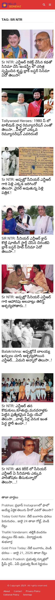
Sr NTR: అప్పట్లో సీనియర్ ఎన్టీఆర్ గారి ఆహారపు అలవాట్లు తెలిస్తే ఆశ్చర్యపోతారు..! (26, 301)
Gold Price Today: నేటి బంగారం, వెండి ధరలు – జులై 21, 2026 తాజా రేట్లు (27, 550)
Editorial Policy (11, 594)
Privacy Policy (33, 591)
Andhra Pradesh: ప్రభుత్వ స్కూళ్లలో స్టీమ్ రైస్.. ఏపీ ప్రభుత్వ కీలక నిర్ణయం (25, 561)
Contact (18, 591)
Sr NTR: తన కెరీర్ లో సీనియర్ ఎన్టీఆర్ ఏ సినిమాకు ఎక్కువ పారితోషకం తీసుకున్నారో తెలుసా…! (24, 475)
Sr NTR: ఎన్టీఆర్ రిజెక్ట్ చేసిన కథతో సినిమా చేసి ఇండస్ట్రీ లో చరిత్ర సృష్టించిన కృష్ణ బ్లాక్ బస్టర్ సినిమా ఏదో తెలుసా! (27, 68)
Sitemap (27, 594)
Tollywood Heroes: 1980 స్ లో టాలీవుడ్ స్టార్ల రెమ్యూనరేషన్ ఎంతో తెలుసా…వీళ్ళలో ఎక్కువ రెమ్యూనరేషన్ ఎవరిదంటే (27, 127)
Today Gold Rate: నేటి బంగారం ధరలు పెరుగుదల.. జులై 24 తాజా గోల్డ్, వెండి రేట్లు (27, 521)
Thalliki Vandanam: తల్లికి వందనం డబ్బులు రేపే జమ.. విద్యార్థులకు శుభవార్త (24, 537)
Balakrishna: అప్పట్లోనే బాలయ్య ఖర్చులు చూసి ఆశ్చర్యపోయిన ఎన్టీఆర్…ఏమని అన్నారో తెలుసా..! (27, 356)
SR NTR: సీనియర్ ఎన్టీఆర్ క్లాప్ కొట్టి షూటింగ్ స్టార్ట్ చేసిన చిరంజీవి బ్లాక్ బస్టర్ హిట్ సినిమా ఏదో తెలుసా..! (25, 245)
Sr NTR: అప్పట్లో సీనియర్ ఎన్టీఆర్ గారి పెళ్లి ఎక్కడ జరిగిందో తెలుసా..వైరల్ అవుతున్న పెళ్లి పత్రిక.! (26, 186)
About (7, 591)
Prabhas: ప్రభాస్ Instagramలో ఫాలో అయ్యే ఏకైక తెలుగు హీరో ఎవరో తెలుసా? (27, 507)
